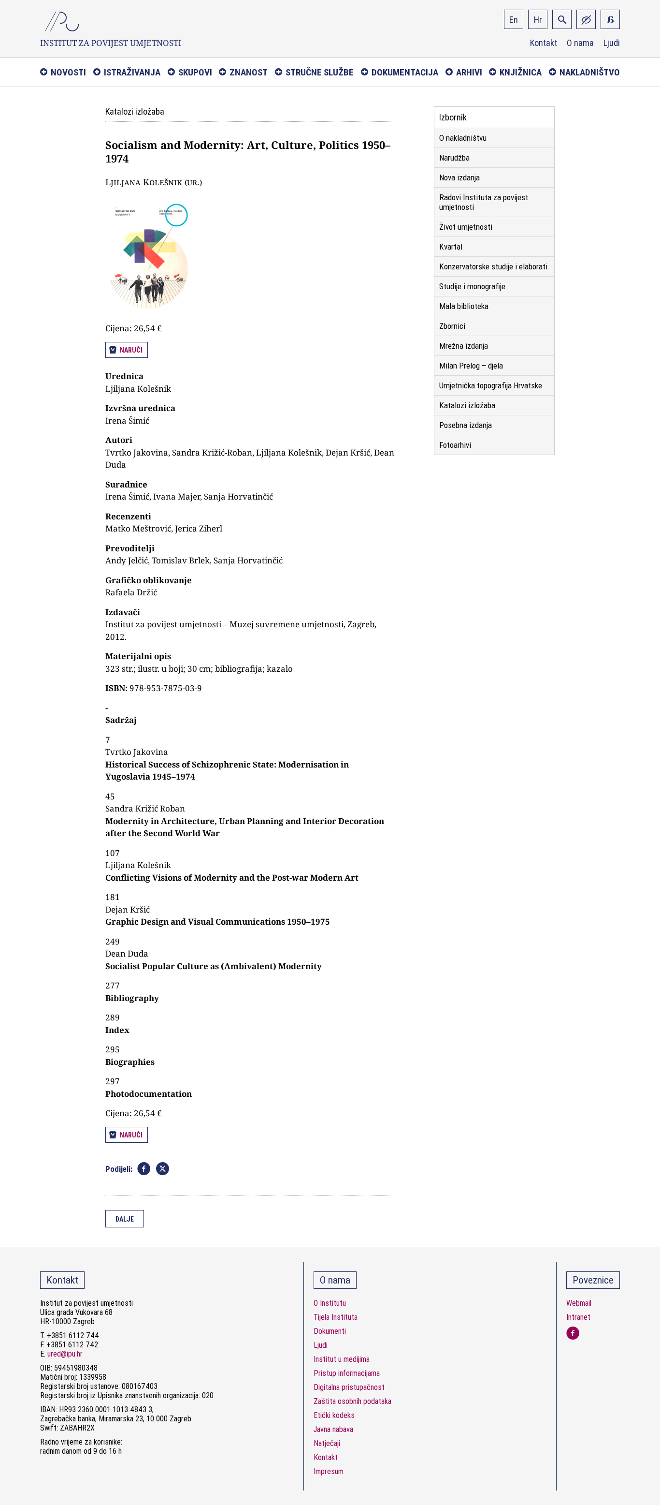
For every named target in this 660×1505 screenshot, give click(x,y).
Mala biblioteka (463, 306)
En (513, 20)
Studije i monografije (472, 286)
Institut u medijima (342, 1359)
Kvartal (450, 246)
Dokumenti (330, 1331)
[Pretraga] (562, 19)
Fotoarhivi (455, 445)
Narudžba (454, 157)
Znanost (249, 72)
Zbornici (452, 326)
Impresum (329, 1471)
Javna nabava (333, 1429)
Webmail (578, 1303)
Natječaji (327, 1443)
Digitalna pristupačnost (349, 1387)
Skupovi (195, 72)
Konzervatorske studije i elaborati (493, 266)
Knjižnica (521, 72)
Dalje (124, 1219)
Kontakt (543, 43)
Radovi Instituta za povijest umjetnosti (483, 202)
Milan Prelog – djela (471, 365)
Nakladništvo (590, 72)
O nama (580, 43)
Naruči (131, 350)
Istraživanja (132, 72)
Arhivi (469, 72)
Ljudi (611, 43)
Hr (538, 20)
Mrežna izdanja (463, 346)
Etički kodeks (334, 1415)
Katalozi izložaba (467, 405)
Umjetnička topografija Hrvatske (490, 385)
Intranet (578, 1317)
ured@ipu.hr (65, 1353)
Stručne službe (320, 72)
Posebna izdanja (465, 425)
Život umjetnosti (465, 227)
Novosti (68, 72)
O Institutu (330, 1303)
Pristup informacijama (347, 1373)
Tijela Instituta (336, 1317)
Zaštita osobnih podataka (352, 1401)
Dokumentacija (405, 72)
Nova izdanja (459, 177)
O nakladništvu (463, 138)
